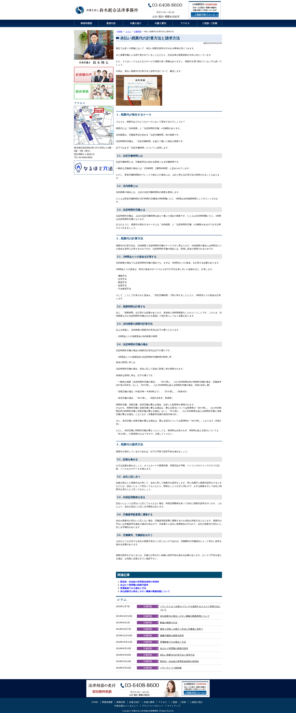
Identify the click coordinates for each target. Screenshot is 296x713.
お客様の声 (93, 74)
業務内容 (111, 23)
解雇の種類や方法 (168, 622)
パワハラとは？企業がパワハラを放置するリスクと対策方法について (190, 608)
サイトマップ (173, 706)
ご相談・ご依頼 (209, 23)
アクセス (185, 23)
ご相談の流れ (196, 702)
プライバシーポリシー (152, 706)
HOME (119, 31)
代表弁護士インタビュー (126, 706)
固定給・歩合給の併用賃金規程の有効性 (139, 581)
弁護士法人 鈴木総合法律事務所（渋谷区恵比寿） (107, 10)
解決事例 (93, 91)
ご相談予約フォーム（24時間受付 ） (205, 14)
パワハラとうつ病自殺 (171, 668)
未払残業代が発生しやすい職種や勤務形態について (145, 591)
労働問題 (137, 31)
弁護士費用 (160, 23)
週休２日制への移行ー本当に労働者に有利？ (181, 629)
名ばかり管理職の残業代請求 (134, 585)
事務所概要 (86, 23)
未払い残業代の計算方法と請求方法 (177, 655)
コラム (128, 31)
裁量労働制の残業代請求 (172, 635)
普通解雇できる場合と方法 (133, 588)
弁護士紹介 (135, 23)
